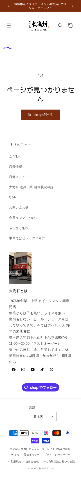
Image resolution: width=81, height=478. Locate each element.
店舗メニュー (19, 177)
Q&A (12, 197)
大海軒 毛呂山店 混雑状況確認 (31, 187)
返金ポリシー (32, 454)
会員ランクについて (23, 218)
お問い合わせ (19, 207)
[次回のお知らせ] (73, 6)
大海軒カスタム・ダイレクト (38, 449)
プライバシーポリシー (57, 454)
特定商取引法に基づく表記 (59, 461)
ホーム (7, 47)
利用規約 (16, 461)
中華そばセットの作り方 (27, 238)
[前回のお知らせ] (8, 6)
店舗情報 (15, 167)
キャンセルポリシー (42, 468)
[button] (9, 25)
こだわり (15, 156)
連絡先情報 (32, 461)
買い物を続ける (40, 115)
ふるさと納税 (19, 228)
